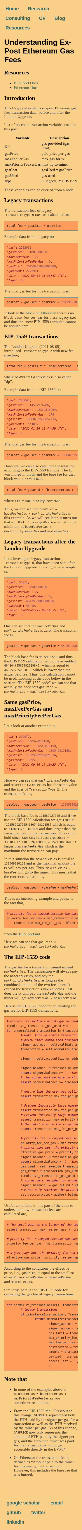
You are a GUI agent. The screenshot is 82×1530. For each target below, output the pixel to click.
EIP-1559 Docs (26, 83)
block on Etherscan (41, 313)
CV (42, 18)
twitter (38, 1512)
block (30, 474)
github (14, 1512)
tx (51, 236)
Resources (17, 28)
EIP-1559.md (29, 934)
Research (38, 8)
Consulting (17, 18)
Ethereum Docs (26, 87)
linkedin (15, 1522)
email (57, 1503)
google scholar (23, 1503)
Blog (59, 18)
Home (12, 8)
